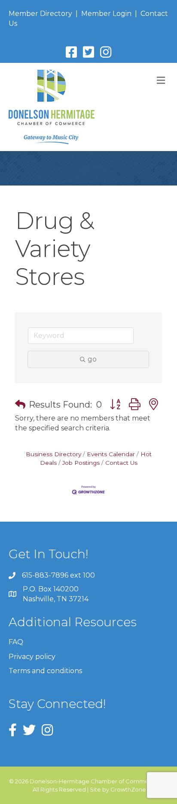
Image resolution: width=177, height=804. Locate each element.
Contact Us (121, 462)
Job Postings (81, 462)
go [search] (92, 359)
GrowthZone (128, 789)
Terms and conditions (45, 671)
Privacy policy (32, 656)
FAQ (16, 642)
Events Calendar (111, 454)
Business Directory (53, 454)
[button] (20, 404)
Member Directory (40, 13)
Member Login (106, 13)
